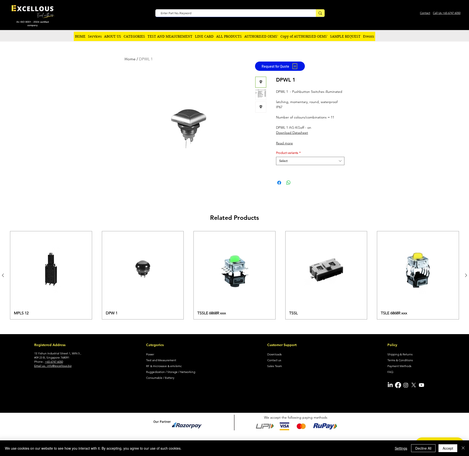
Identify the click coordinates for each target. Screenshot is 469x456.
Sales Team (274, 366)
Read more (284, 143)
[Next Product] (466, 275)
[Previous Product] (3, 275)
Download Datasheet (292, 132)
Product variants (288, 153)
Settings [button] (401, 448)
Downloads (274, 354)
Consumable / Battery (160, 378)
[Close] (463, 448)
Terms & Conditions (400, 360)
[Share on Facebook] (279, 183)
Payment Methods (399, 366)
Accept (448, 448)
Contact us (274, 360)
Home (130, 59)
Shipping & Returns (400, 354)
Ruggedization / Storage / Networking (170, 372)
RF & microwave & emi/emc (164, 366)
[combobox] (310, 161)
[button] (134, 36)
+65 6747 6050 (54, 361)
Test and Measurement (161, 360)
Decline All (423, 448)
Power (150, 354)
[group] (234, 275)
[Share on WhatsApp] (288, 183)
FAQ (390, 372)
